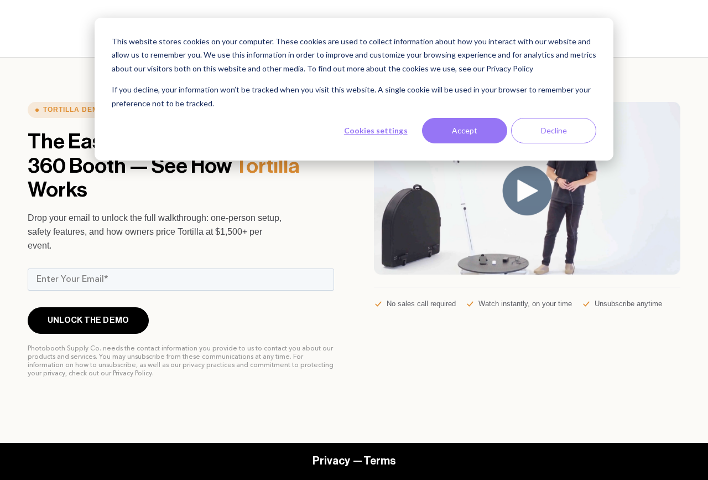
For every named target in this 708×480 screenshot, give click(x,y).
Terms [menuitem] (379, 461)
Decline (554, 130)
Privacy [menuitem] (331, 461)
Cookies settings (376, 130)
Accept (464, 130)
